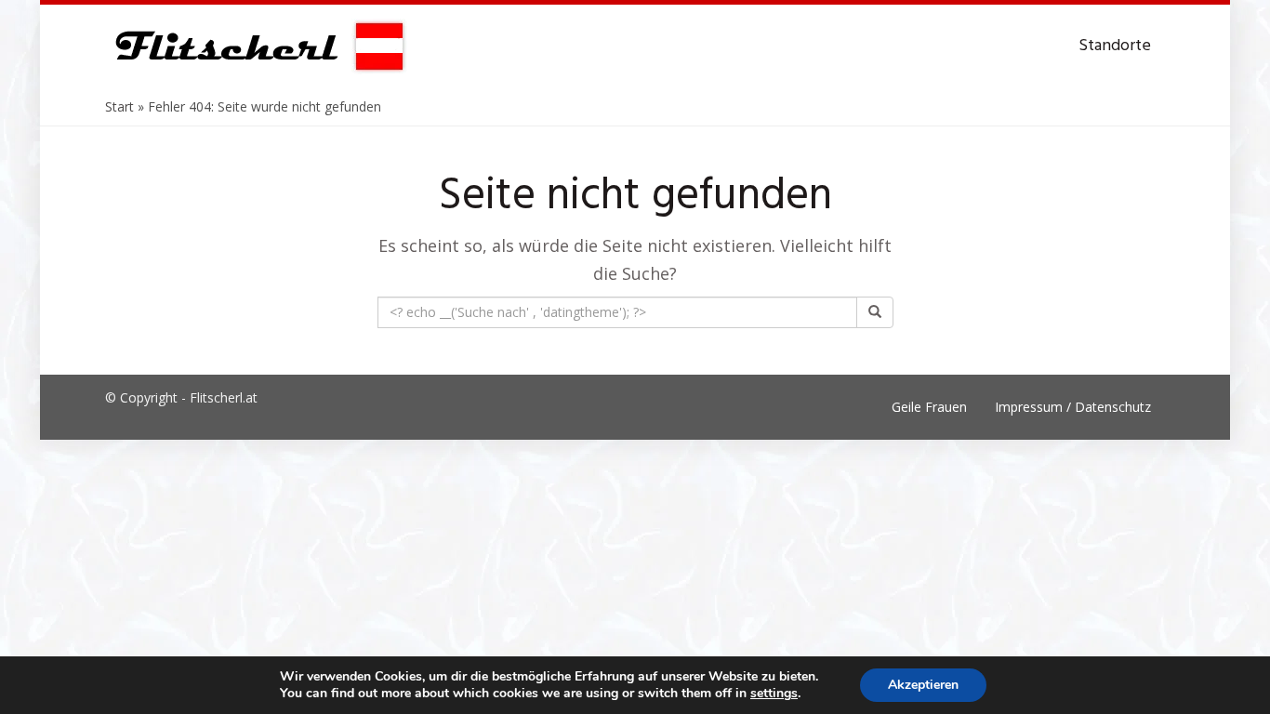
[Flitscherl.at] (256, 46)
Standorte (1114, 46)
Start (119, 106)
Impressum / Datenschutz (1073, 407)
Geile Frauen (929, 407)
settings (774, 693)
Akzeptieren (923, 685)
